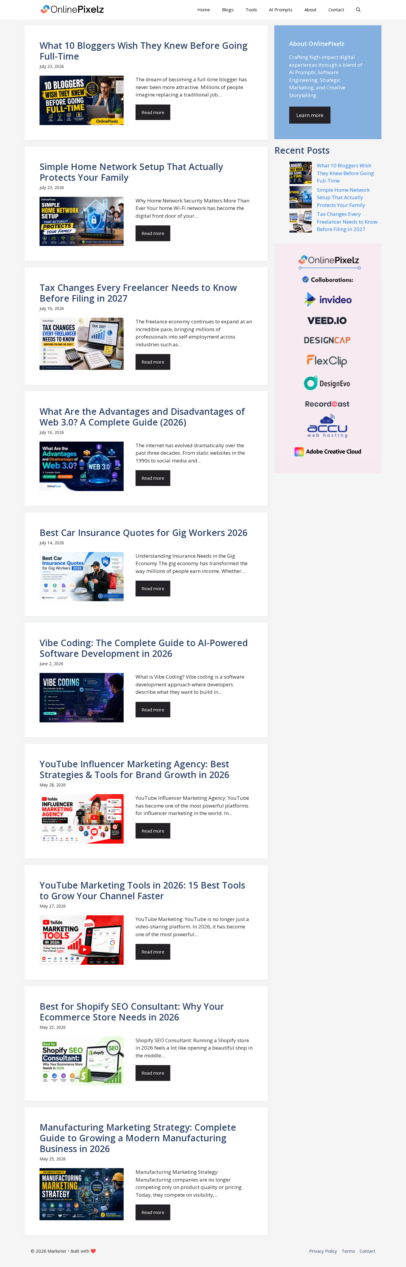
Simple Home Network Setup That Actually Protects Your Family (343, 197)
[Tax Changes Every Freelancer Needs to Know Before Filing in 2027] (300, 222)
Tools (251, 10)
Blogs (228, 10)
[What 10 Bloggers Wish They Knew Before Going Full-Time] (300, 174)
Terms (348, 1251)
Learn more (309, 115)
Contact (336, 10)
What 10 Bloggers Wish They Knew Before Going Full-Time (345, 173)
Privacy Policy (323, 1251)
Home (203, 10)
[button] (358, 9)
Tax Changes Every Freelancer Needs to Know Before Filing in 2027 (347, 222)
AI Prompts (280, 10)
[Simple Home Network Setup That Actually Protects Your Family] (300, 198)
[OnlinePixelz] (73, 9)
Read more (152, 112)
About (310, 10)
